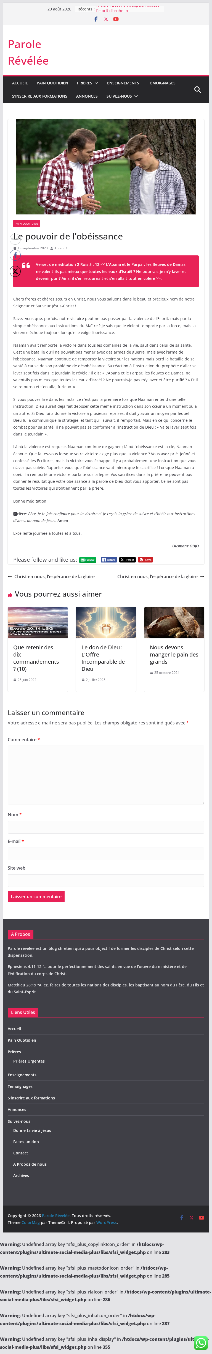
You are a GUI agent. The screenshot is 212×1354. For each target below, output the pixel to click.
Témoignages (162, 83)
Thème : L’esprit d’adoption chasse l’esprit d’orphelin (128, 11)
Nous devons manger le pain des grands (174, 654)
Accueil (20, 83)
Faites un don (26, 1141)
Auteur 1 (61, 248)
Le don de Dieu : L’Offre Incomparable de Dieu (103, 658)
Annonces (87, 96)
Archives (21, 1175)
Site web (16, 868)
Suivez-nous (119, 96)
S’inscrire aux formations (39, 96)
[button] (95, 83)
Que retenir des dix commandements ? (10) (36, 658)
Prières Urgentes (29, 1061)
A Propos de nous (30, 1164)
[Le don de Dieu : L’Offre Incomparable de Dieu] (106, 611)
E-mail (16, 841)
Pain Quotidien (52, 83)
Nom (15, 815)
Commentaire (24, 740)
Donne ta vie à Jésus (32, 1130)
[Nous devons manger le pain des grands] (174, 611)
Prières (84, 83)
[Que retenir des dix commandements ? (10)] (38, 611)
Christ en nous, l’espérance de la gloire (54, 576)
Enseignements (123, 83)
